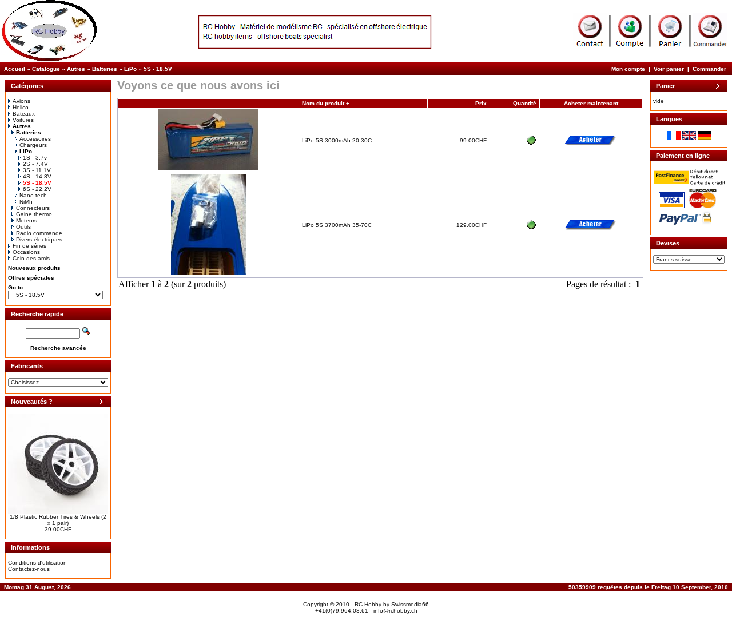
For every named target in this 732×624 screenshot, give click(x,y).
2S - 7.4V (35, 164)
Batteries (104, 69)
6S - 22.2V (37, 189)
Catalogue (46, 69)
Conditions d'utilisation (37, 562)
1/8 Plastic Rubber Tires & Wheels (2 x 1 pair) (58, 520)
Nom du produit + (325, 103)
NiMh (26, 201)
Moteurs (26, 220)
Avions (21, 101)
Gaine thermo (34, 214)
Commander (709, 69)
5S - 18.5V (158, 69)
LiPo (130, 69)
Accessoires (35, 139)
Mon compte (628, 69)
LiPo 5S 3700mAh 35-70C (337, 225)
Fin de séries (29, 246)
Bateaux (24, 113)
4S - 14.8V (37, 176)
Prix (481, 103)
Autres (76, 69)
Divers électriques (39, 239)
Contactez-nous (29, 569)
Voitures (23, 120)
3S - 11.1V (37, 170)
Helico (21, 107)
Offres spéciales (31, 278)
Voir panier (669, 69)
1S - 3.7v (35, 157)
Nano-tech (33, 195)
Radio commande (39, 233)
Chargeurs (33, 145)
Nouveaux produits (34, 268)
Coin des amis (31, 258)
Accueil (14, 69)
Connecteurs (33, 208)
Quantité (524, 103)
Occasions (26, 252)
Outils (23, 227)
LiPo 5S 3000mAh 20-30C (337, 140)
